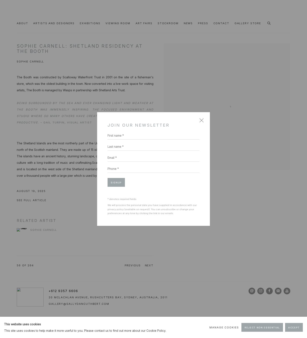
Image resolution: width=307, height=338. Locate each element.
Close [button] (200, 121)
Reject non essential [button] (262, 327)
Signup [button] (116, 182)
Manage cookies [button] (224, 327)
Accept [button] (294, 327)
